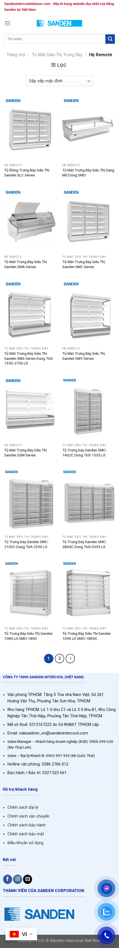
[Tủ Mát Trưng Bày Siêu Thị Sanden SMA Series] (30, 220)
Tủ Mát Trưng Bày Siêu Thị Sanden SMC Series (83, 264)
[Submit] (110, 39)
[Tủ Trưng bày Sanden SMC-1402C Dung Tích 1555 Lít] (88, 409)
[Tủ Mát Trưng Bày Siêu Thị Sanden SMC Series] (88, 220)
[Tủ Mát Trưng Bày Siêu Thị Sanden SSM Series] (30, 409)
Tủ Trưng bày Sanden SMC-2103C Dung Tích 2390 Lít (26, 544)
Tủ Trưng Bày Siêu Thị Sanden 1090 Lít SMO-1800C (86, 636)
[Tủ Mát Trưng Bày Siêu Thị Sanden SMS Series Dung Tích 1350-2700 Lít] (30, 312)
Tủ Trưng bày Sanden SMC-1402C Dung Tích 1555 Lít (84, 452)
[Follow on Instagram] (17, 879)
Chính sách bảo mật (25, 833)
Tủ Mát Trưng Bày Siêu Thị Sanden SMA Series (25, 264)
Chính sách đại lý (22, 807)
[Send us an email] (27, 879)
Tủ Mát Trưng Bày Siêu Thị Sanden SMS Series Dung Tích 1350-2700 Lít (28, 358)
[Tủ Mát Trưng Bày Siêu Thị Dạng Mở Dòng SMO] (88, 129)
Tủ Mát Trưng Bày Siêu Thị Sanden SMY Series (83, 356)
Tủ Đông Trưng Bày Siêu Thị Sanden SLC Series (26, 172)
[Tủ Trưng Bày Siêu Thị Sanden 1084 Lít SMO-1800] (30, 592)
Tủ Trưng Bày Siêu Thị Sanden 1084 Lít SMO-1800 (28, 636)
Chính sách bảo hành (26, 825)
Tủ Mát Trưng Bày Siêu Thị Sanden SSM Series (25, 452)
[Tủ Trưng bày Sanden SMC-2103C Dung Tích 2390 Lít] (30, 500)
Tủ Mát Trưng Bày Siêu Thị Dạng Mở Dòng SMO (88, 172)
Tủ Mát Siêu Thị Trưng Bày (57, 54)
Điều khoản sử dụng (25, 842)
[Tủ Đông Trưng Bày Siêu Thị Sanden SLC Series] (30, 129)
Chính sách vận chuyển (28, 816)
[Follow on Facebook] (7, 879)
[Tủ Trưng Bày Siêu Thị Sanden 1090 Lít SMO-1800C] (88, 592)
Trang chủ (16, 54)
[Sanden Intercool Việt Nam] (59, 23)
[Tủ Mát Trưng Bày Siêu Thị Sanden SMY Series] (88, 312)
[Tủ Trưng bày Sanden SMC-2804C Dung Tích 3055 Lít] (88, 500)
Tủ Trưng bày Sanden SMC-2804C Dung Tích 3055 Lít (84, 544)
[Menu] (7, 23)
